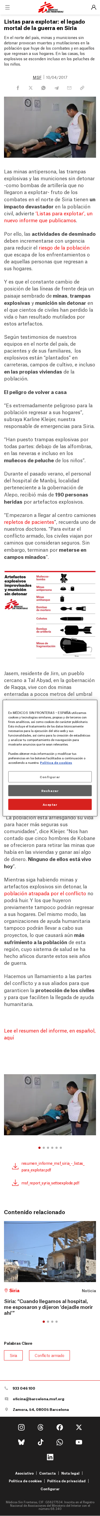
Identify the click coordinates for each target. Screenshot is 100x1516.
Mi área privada (93, 7)
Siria (13, 1355)
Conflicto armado (49, 1355)
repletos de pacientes (29, 521)
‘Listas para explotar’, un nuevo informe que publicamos (48, 216)
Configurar (50, 1489)
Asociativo (24, 1473)
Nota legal (70, 1473)
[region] (49, 758)
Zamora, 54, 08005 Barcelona (41, 1409)
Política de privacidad (66, 1481)
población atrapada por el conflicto (45, 893)
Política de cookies (25, 1481)
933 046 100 (24, 1388)
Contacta (47, 1473)
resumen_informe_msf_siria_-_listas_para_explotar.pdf (53, 1166)
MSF (37, 77)
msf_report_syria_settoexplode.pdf (50, 1182)
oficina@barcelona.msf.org (38, 1399)
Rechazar (50, 790)
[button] (39, 1148)
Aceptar (50, 804)
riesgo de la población (64, 247)
